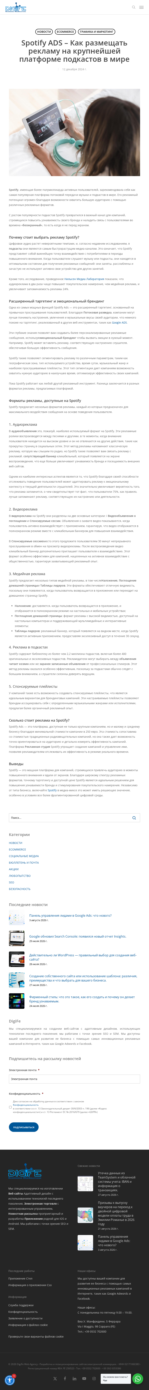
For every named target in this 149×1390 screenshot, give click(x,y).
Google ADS (119, 322)
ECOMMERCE (65, 31)
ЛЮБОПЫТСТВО (20, 876)
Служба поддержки (21, 1305)
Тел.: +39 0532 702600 (92, 1331)
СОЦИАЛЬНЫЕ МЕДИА (24, 856)
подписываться (23, 1127)
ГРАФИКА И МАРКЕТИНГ (96, 31)
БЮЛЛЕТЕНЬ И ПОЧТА (24, 862)
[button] (141, 7)
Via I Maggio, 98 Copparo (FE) (96, 1326)
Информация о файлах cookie (28, 1325)
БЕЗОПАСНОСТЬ (19, 889)
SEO (11, 882)
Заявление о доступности (25, 1318)
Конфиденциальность (26, 1105)
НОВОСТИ (44, 31)
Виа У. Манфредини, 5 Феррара (99, 1321)
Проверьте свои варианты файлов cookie (36, 1336)
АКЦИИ (14, 869)
